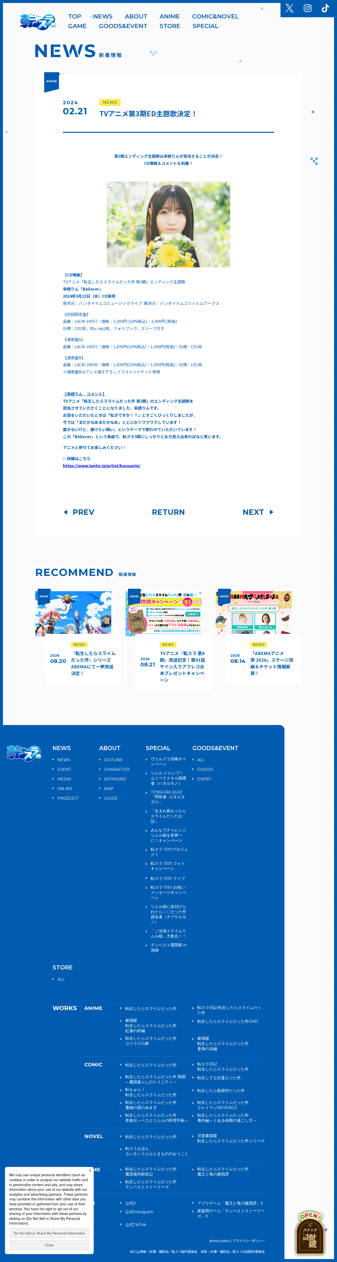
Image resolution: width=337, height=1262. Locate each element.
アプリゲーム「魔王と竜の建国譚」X (230, 1203)
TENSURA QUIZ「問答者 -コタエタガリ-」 (168, 797)
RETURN (168, 512)
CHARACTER (117, 769)
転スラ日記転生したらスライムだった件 (223, 1067)
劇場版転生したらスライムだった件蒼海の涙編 (223, 1043)
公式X (130, 1203)
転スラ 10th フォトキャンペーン (168, 866)
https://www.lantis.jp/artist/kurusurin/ (101, 465)
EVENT (64, 769)
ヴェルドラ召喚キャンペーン (168, 761)
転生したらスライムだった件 (151, 1008)
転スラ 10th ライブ (168, 878)
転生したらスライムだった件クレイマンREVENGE (223, 1105)
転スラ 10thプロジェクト (169, 852)
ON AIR (64, 788)
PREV (83, 512)
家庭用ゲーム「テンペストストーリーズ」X (230, 1213)
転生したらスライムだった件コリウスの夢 (151, 1041)
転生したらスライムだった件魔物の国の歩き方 (151, 1105)
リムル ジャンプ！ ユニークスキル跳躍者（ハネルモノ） (168, 778)
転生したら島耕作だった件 (221, 1090)
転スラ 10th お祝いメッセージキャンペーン (168, 892)
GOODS (205, 769)
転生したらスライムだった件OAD (227, 1021)
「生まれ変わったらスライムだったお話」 (168, 816)
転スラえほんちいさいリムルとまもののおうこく (156, 1151)
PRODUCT (68, 798)
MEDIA (64, 779)
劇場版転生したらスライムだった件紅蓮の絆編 (151, 1025)
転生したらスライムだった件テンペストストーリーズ (151, 1184)
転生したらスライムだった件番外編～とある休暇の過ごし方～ (227, 1118)
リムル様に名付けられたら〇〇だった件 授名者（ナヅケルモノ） (168, 914)
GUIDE (111, 798)
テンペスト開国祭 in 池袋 (169, 947)
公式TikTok (135, 1224)
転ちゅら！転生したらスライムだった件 (151, 1092)
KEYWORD (115, 779)
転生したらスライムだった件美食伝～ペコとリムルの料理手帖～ (156, 1118)
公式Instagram (139, 1212)
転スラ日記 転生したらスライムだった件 (229, 1010)
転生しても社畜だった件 (219, 1077)
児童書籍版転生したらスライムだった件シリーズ (230, 1138)
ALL (201, 760)
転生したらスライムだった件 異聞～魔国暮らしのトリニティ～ (155, 1079)
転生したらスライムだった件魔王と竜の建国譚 (223, 1171)
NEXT (253, 512)
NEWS (63, 760)
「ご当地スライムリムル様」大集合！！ (168, 933)
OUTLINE (113, 760)
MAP (108, 788)
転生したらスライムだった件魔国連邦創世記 (151, 1171)
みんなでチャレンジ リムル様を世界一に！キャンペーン (169, 835)
